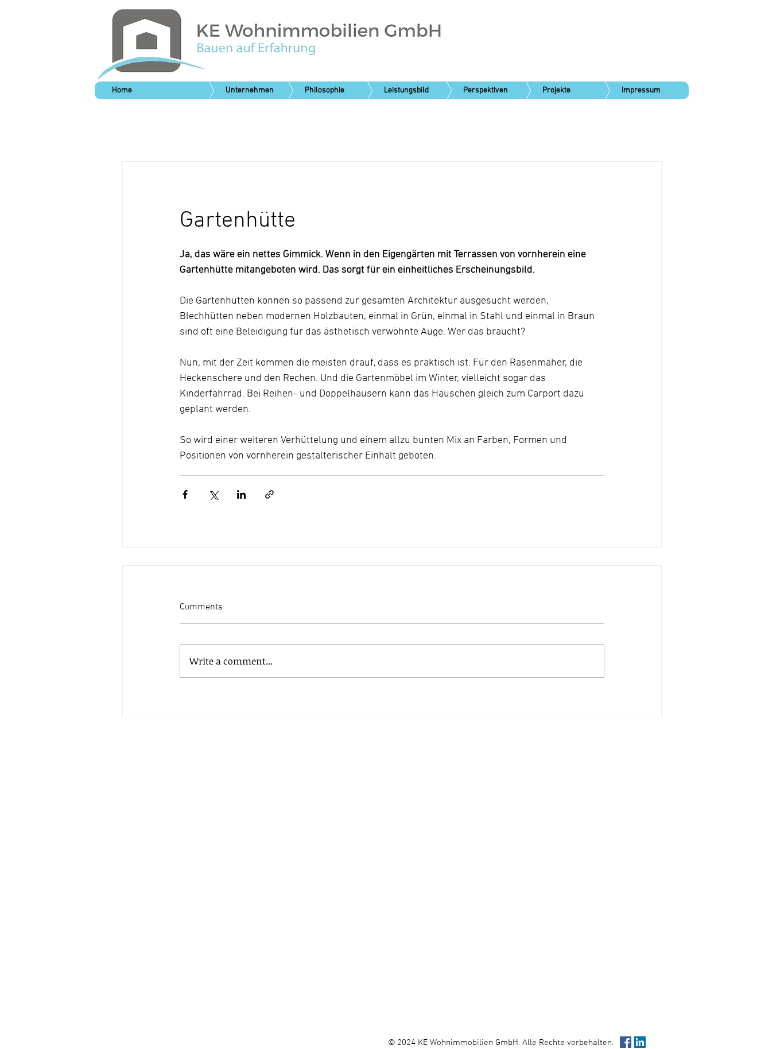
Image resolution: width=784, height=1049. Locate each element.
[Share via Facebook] (185, 494)
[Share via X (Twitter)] (213, 494)
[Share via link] (269, 494)
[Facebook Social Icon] (625, 1042)
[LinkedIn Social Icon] (640, 1042)
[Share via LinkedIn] (241, 494)
